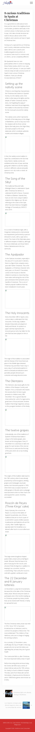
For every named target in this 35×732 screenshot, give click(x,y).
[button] (31, 3)
